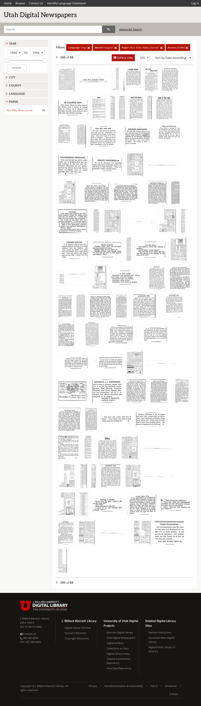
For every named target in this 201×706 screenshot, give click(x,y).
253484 (177, 47)
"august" (104, 47)
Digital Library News (118, 653)
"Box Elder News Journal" (141, 47)
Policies (173, 694)
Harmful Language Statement (66, 3)
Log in (195, 3)
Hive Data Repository (119, 668)
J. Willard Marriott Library (34, 618)
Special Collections (75, 633)
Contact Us (36, 3)
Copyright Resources (77, 638)
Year (12, 43)
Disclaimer (171, 686)
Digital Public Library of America (161, 649)
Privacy (93, 686)
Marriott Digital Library (120, 632)
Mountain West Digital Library (161, 640)
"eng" (78, 47)
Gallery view (124, 57)
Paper (13, 102)
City (12, 77)
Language (17, 94)
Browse (20, 3)
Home (8, 3)
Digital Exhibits (115, 643)
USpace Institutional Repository (118, 661)
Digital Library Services (78, 627)
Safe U (154, 686)
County (15, 85)
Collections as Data (118, 648)
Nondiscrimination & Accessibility (123, 686)
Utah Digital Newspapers (121, 638)
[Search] (108, 29)
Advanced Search (130, 29)
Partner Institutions (159, 632)
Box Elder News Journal (19, 110)
